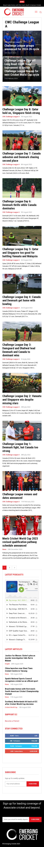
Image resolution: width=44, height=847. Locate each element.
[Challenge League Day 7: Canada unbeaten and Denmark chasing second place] (22, 140)
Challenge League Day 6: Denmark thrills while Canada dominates (19, 205)
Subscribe (33, 751)
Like (35, 736)
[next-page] (14, 568)
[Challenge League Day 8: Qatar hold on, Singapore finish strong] (22, 96)
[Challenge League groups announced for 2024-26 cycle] (22, 43)
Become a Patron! (12, 721)
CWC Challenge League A (13, 42)
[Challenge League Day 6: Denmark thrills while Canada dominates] (22, 188)
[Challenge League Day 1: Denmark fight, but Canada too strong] (22, 431)
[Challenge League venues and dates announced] (22, 481)
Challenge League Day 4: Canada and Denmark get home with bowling (21, 300)
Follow (34, 741)
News (4, 549)
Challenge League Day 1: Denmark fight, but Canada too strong (20, 447)
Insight (7, 664)
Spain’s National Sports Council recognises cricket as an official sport (21, 679)
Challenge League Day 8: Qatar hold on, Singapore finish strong (21, 111)
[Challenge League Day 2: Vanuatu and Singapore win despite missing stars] (22, 383)
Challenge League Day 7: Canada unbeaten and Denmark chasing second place (21, 157)
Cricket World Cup (11, 707)
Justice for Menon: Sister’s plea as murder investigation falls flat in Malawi (20, 658)
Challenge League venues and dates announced (19, 496)
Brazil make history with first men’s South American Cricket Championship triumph (22, 691)
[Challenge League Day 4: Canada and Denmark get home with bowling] (22, 284)
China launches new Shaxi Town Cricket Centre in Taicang (19, 669)
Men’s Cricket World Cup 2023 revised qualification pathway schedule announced (20, 542)
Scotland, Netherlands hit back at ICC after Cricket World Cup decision (21, 702)
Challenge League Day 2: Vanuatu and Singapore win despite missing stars (21, 399)
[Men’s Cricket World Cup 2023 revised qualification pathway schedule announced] (22, 525)
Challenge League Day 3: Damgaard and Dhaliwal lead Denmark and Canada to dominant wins (18, 350)
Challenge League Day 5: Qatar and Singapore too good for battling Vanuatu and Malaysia (20, 252)
